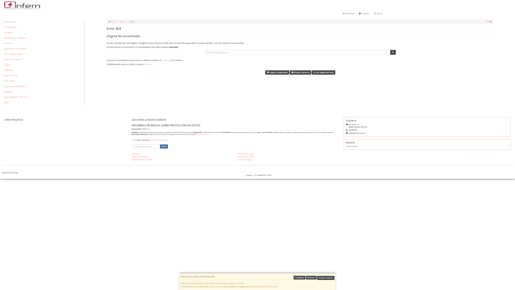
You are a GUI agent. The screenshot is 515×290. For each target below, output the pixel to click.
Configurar (299, 277)
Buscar (379, 13)
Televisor (8, 43)
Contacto (365, 13)
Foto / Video (9, 81)
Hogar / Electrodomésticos (15, 86)
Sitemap (147, 64)
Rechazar (311, 277)
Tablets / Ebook (11, 75)
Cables (7, 65)
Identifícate (350, 13)
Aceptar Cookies (326, 278)
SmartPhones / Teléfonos (15, 38)
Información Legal (245, 154)
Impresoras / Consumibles (15, 48)
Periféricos (8, 70)
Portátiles (8, 32)
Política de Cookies (269, 286)
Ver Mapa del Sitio (325, 72)
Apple (6, 102)
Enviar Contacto (302, 72)
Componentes (10, 27)
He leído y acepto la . (151, 140)
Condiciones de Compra (142, 159)
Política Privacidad (139, 156)
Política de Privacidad (202, 134)
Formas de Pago (245, 159)
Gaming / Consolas (12, 59)
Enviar (164, 146)
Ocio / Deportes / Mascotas (16, 97)
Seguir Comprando (278, 72)
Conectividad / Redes (13, 54)
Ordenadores (9, 22)
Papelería (8, 91)
